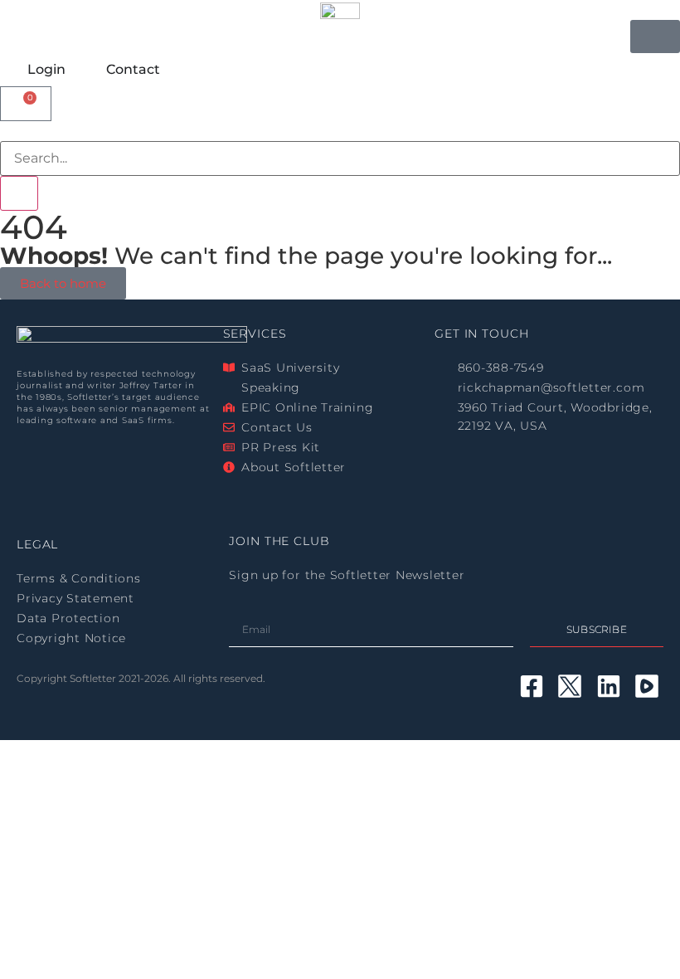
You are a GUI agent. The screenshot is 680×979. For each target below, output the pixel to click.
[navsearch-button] (5, 131)
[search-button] (19, 193)
